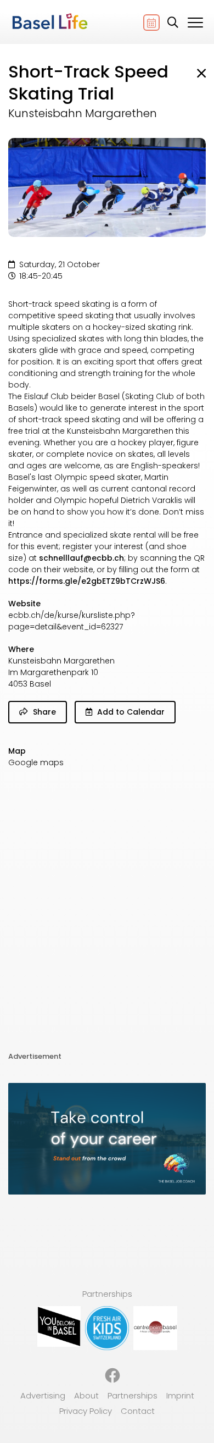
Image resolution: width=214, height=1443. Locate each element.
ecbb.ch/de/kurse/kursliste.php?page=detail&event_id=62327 (71, 621)
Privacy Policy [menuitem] (85, 1411)
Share (43, 711)
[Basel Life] (49, 21)
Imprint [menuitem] (180, 1395)
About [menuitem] (86, 1395)
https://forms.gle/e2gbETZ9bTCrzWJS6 (86, 581)
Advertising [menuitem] (42, 1395)
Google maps (36, 762)
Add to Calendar (130, 711)
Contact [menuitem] (138, 1411)
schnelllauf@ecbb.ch (81, 557)
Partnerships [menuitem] (132, 1395)
